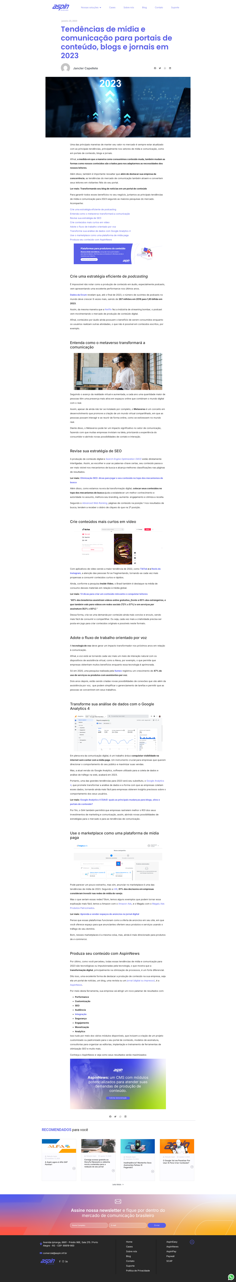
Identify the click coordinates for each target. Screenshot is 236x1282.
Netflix (108, 309)
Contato (159, 7)
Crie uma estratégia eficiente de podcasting (93, 209)
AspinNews (76, 985)
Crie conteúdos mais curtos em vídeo (90, 222)
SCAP (169, 1261)
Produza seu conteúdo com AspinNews (91, 239)
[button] (155, 68)
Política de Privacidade (138, 1270)
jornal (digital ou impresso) (141, 980)
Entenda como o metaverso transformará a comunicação (100, 213)
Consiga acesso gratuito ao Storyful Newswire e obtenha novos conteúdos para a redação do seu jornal (97, 1163)
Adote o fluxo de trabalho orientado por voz (93, 226)
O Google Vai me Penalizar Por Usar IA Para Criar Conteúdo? (176, 1161)
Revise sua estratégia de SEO (85, 218)
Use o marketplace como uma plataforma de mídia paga (99, 235)
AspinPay (171, 1251)
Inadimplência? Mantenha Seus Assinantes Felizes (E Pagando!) (137, 1165)
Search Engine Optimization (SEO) (124, 459)
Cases (112, 7)
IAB (115, 889)
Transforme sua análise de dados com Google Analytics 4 (100, 231)
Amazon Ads (125, 903)
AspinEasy (171, 1241)
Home (129, 1241)
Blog (144, 7)
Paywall (170, 1256)
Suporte (175, 7)
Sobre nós (129, 7)
